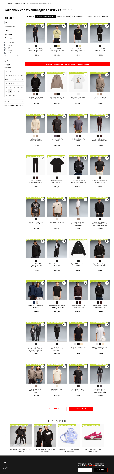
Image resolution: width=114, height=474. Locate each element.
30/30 (22, 75)
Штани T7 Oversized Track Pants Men (57, 264)
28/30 (10, 75)
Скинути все (7, 67)
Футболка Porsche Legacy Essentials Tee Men (99, 181)
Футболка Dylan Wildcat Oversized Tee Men (36, 223)
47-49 (22, 87)
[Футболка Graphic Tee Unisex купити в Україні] (57, 123)
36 (6, 87)
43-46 (18, 87)
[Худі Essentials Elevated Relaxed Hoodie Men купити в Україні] (35, 82)
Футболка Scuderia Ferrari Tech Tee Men (57, 181)
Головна (9, 3)
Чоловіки (17, 3)
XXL (10, 95)
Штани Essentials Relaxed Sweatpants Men (99, 49)
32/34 (22, 79)
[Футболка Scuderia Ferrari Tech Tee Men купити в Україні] (57, 165)
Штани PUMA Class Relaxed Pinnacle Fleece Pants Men (78, 224)
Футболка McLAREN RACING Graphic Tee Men (57, 390)
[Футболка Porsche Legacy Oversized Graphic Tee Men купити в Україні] (57, 290)
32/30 (14, 79)
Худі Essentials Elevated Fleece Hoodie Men (78, 306)
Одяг (24, 3)
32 (10, 79)
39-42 (14, 87)
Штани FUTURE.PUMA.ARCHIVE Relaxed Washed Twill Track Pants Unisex (35, 349)
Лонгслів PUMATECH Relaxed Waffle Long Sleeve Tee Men (35, 265)
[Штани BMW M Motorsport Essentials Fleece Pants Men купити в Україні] (57, 331)
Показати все (81, 408)
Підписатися (100, 470)
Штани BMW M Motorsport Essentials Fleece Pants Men (57, 348)
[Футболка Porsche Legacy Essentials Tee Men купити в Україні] (100, 165)
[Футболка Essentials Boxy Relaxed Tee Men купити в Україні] (78, 331)
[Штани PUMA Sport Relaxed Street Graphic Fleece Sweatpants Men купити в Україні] (100, 374)
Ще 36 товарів (54, 408)
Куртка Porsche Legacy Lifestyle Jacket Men (100, 264)
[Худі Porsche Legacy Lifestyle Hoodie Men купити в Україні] (100, 82)
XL (6, 95)
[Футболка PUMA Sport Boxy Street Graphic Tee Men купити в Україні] (57, 33)
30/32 (6, 79)
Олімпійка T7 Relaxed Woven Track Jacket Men (78, 181)
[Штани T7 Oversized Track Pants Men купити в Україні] (57, 248)
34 (6, 83)
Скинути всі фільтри (10, 26)
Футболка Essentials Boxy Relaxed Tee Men (78, 347)
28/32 (14, 75)
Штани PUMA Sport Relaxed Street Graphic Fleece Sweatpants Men (100, 391)
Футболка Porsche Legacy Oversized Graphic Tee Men (57, 307)
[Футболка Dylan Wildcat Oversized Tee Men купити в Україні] (35, 207)
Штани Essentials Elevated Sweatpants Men (99, 139)
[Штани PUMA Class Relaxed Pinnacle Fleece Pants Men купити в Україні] (78, 207)
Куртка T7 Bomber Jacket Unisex (78, 264)
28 (6, 75)
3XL (14, 95)
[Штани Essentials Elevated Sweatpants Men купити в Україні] (100, 123)
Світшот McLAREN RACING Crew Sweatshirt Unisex (35, 391)
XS (10, 91)
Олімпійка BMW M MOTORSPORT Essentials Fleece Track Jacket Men (99, 224)
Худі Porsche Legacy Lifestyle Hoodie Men (100, 98)
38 (10, 87)
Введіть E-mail (82, 469)
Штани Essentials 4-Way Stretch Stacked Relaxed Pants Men (35, 50)
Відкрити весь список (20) (11, 56)
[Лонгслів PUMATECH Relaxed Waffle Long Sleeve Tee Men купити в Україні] (35, 248)
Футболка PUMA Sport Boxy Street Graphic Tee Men (57, 50)
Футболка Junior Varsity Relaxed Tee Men (78, 98)
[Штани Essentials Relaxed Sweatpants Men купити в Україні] (100, 33)
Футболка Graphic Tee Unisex (57, 139)
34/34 (18, 83)
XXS (6, 91)
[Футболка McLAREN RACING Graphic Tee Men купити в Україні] (57, 374)
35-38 (22, 83)
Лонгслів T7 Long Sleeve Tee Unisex (35, 306)
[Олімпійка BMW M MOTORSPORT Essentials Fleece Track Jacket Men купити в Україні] (100, 207)
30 (18, 75)
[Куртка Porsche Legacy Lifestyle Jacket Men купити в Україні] (100, 248)
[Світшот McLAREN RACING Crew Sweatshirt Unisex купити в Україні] (35, 374)
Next (108, 434)
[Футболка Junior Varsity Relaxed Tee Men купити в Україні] (78, 82)
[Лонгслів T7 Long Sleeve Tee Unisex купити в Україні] (35, 290)
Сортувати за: (30, 16)
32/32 (18, 79)
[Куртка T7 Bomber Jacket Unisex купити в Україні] (78, 248)
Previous (6, 434)
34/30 (10, 83)
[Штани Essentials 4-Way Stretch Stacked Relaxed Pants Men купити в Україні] (35, 33)
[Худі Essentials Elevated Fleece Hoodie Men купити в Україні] (78, 290)
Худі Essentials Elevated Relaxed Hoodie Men (36, 98)
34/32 (14, 83)
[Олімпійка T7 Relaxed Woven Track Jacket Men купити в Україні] (78, 165)
